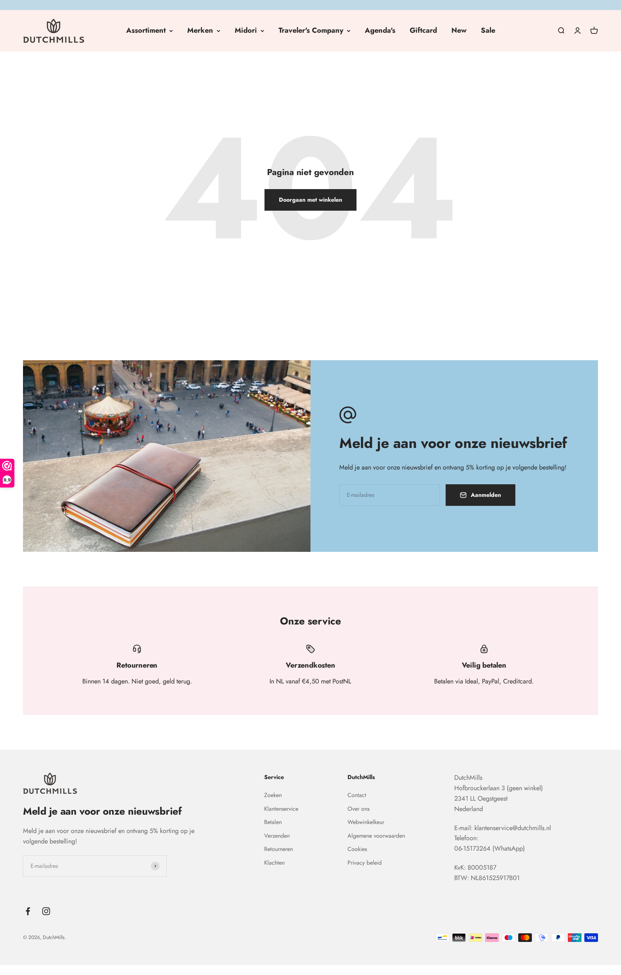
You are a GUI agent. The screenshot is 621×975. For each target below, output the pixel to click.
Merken (200, 30)
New (458, 30)
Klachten (274, 863)
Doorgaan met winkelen (310, 200)
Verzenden (277, 836)
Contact (357, 795)
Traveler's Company (311, 30)
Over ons (358, 809)
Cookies (357, 849)
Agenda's (380, 30)
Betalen (273, 822)
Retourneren (278, 849)
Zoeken (273, 795)
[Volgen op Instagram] (46, 911)
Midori (246, 30)
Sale (488, 30)
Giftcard (423, 30)
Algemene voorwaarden (376, 836)
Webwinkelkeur (366, 822)
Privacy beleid (365, 863)
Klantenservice (281, 809)
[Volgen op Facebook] (28, 911)
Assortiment (146, 30)
